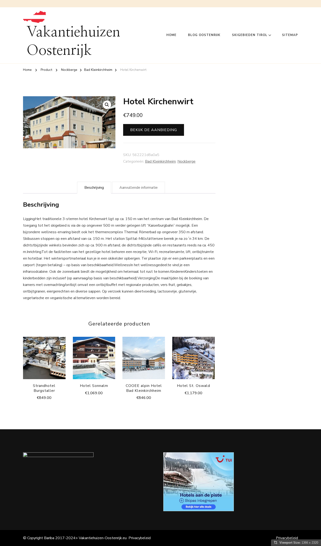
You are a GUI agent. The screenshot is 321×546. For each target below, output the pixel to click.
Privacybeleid (140, 538)
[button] (107, 104)
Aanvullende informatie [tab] (138, 187)
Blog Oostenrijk (204, 35)
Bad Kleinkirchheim (160, 161)
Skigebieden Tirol (249, 35)
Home (171, 35)
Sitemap (290, 35)
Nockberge (186, 161)
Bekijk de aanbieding (153, 129)
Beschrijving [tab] (94, 187)
